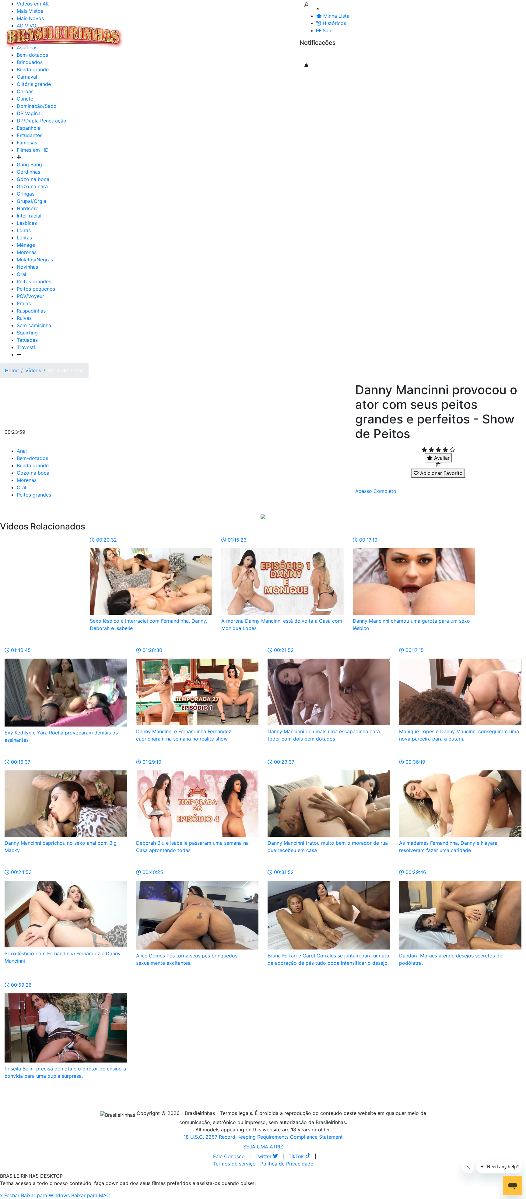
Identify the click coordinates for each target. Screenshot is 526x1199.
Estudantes (29, 135)
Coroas (25, 91)
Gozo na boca (33, 179)
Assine (311, 55)
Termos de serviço (234, 1164)
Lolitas (24, 238)
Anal (22, 451)
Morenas (27, 252)
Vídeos (179, 33)
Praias (24, 303)
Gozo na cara (32, 186)
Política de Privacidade (286, 1164)
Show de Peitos (66, 370)
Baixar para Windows (45, 1195)
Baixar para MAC (90, 1195)
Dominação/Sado (37, 106)
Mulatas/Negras (35, 259)
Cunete (25, 99)
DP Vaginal (29, 113)
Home (12, 370)
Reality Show (247, 36)
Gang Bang (29, 164)
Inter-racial (29, 216)
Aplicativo (271, 33)
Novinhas (27, 267)
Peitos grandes (34, 281)
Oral (21, 274)
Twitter (264, 1156)
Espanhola (28, 128)
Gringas (25, 194)
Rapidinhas (204, 33)
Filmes (138, 33)
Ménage (26, 245)
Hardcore (27, 208)
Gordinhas (28, 172)
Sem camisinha (34, 325)
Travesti (26, 347)
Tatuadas (27, 340)
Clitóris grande (34, 84)
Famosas (27, 143)
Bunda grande (33, 465)
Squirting (27, 333)
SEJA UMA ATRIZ (263, 1147)
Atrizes (158, 33)
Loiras (24, 230)
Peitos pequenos (36, 289)
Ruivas (24, 318)
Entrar (295, 33)
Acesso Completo (375, 491)
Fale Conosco (229, 1156)
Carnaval (27, 77)
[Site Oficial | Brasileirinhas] (64, 36)
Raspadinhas (31, 311)
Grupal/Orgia (31, 201)
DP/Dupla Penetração (41, 121)
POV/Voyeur (30, 296)
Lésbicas (27, 223)
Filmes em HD (33, 150)
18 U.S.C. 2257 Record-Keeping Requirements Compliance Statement (263, 1137)
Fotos (228, 33)
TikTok (297, 1156)
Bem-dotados (32, 458)
